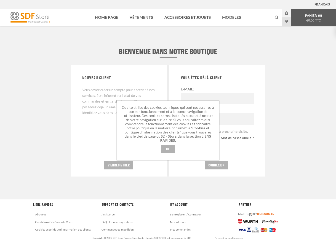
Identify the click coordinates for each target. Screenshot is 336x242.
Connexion (290, 13)
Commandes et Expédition (117, 229)
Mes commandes (180, 229)
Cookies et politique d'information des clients (63, 229)
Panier (313, 18)
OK (168, 149)
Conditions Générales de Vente (54, 222)
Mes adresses (178, 222)
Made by (243, 214)
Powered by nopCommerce (229, 238)
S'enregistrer (178, 214)
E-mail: (187, 89)
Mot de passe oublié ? (237, 138)
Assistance (108, 214)
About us (40, 214)
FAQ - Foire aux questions (117, 222)
